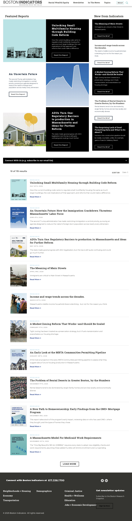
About (120, 3)
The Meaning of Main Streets (48, 268)
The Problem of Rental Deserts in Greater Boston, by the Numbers (70, 380)
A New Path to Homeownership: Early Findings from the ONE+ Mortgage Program (75, 410)
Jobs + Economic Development (81, 505)
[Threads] (98, 481)
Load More (69, 464)
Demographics (44, 491)
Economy (8, 495)
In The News (94, 2)
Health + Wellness (74, 495)
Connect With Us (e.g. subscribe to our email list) (29, 160)
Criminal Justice (73, 491)
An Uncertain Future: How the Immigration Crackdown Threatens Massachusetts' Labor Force (71, 212)
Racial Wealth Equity (58, 2)
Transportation (11, 500)
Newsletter (78, 2)
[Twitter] (102, 481)
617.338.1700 (56, 480)
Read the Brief (103, 36)
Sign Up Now (104, 506)
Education (70, 500)
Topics (107, 2)
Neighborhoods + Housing (17, 491)
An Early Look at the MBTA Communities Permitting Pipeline (68, 352)
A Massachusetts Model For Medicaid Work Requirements (65, 437)
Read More (34, 197)
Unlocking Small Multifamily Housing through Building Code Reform (73, 182)
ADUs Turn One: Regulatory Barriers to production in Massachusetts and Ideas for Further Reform (78, 241)
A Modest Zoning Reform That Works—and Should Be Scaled (67, 324)
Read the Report (61, 55)
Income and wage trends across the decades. (57, 296)
